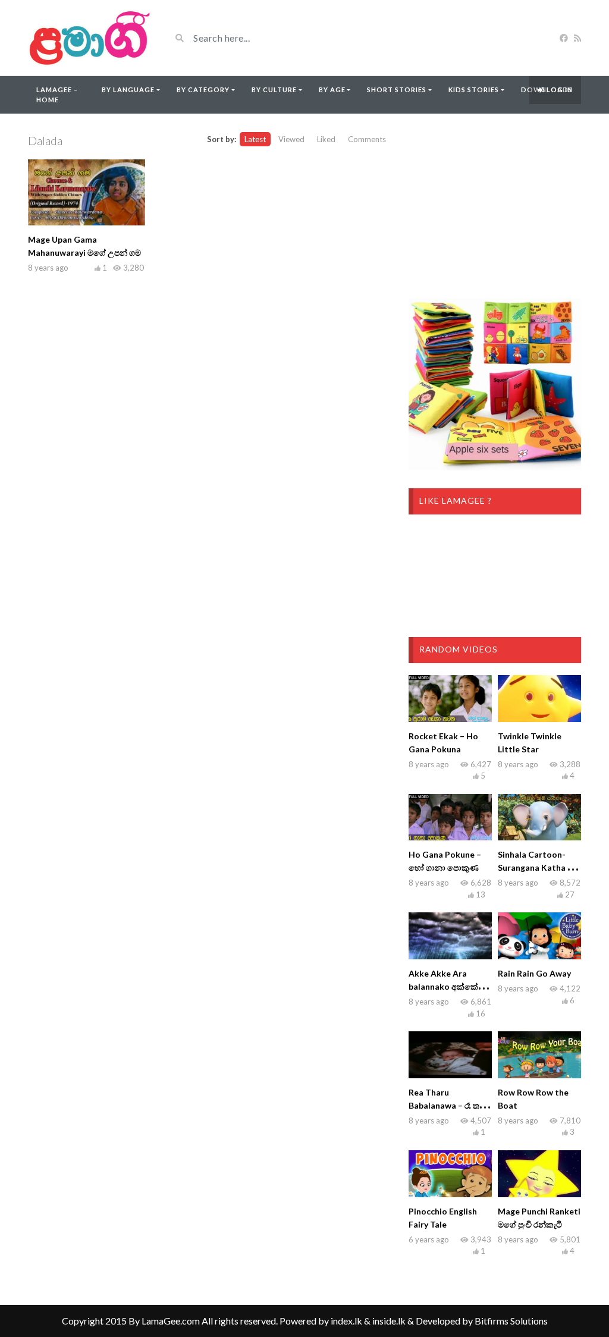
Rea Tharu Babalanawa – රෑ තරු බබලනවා (447, 1105)
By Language (128, 89)
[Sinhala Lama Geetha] (90, 38)
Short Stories (396, 89)
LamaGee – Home (57, 94)
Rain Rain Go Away (534, 973)
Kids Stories (473, 89)
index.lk (346, 1320)
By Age (332, 89)
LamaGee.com (171, 1320)
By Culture (274, 89)
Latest (255, 139)
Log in (559, 89)
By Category (203, 89)
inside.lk (389, 1320)
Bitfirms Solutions (511, 1320)
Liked (326, 139)
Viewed (291, 139)
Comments (367, 139)
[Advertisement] (495, 205)
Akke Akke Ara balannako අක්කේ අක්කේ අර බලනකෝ (447, 986)
